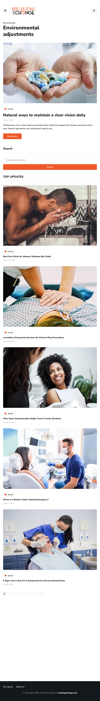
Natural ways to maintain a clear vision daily (44, 115)
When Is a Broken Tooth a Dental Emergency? (26, 499)
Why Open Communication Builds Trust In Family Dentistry (32, 418)
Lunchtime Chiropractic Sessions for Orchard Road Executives (33, 337)
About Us (20, 686)
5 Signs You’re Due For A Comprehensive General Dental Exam (34, 580)
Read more (12, 136)
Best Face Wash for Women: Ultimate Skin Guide (27, 256)
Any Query (8, 686)
